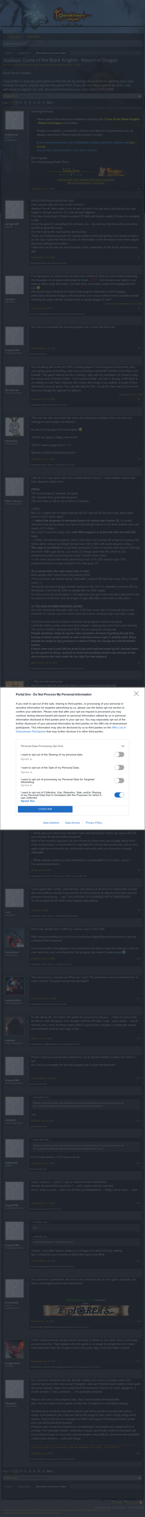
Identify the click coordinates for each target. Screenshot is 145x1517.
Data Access (72, 822)
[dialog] (72, 758)
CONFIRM (45, 809)
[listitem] (72, 746)
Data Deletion (51, 822)
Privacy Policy (94, 822)
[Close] (137, 694)
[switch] (119, 754)
